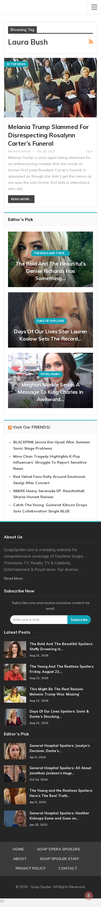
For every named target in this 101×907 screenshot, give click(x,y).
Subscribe (79, 620)
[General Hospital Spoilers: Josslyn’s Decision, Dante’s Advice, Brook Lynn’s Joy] (15, 751)
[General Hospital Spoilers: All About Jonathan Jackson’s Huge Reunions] (15, 773)
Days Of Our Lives (50, 321)
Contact (68, 868)
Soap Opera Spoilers (58, 849)
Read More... (21, 199)
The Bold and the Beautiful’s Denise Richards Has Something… (51, 270)
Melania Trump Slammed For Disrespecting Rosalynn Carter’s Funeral (48, 135)
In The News (16, 64)
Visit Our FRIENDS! (31, 427)
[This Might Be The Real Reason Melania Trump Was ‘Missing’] (15, 694)
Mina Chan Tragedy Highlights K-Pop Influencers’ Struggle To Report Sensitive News (49, 462)
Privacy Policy (30, 868)
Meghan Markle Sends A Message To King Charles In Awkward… (50, 391)
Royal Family (50, 374)
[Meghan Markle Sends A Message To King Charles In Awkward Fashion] (50, 380)
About (20, 858)
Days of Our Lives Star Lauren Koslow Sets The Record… (50, 335)
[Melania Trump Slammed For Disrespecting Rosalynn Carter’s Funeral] (50, 87)
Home (18, 849)
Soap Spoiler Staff (59, 858)
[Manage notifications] (89, 895)
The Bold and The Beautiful (52, 253)
